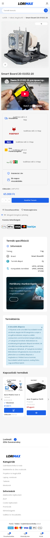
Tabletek (7, 397)
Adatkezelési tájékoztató (12, 495)
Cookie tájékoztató (10, 503)
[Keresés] (46, 10)
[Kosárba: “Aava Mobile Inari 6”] (13, 410)
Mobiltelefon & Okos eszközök (14, 469)
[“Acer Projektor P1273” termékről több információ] (36, 412)
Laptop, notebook (10, 477)
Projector (30, 402)
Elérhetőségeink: (9, 511)
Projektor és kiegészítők (12, 473)
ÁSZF (5, 499)
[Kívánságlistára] (20, 381)
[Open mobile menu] (3, 3)
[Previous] (8, 293)
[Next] (41, 293)
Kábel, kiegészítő (17, 17)
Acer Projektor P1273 (35, 399)
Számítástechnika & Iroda (12, 465)
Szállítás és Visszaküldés (12, 515)
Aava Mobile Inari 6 (12, 395)
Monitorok (7, 485)
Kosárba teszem (30, 200)
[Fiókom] (47, 3)
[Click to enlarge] (5, 64)
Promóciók (7, 507)
